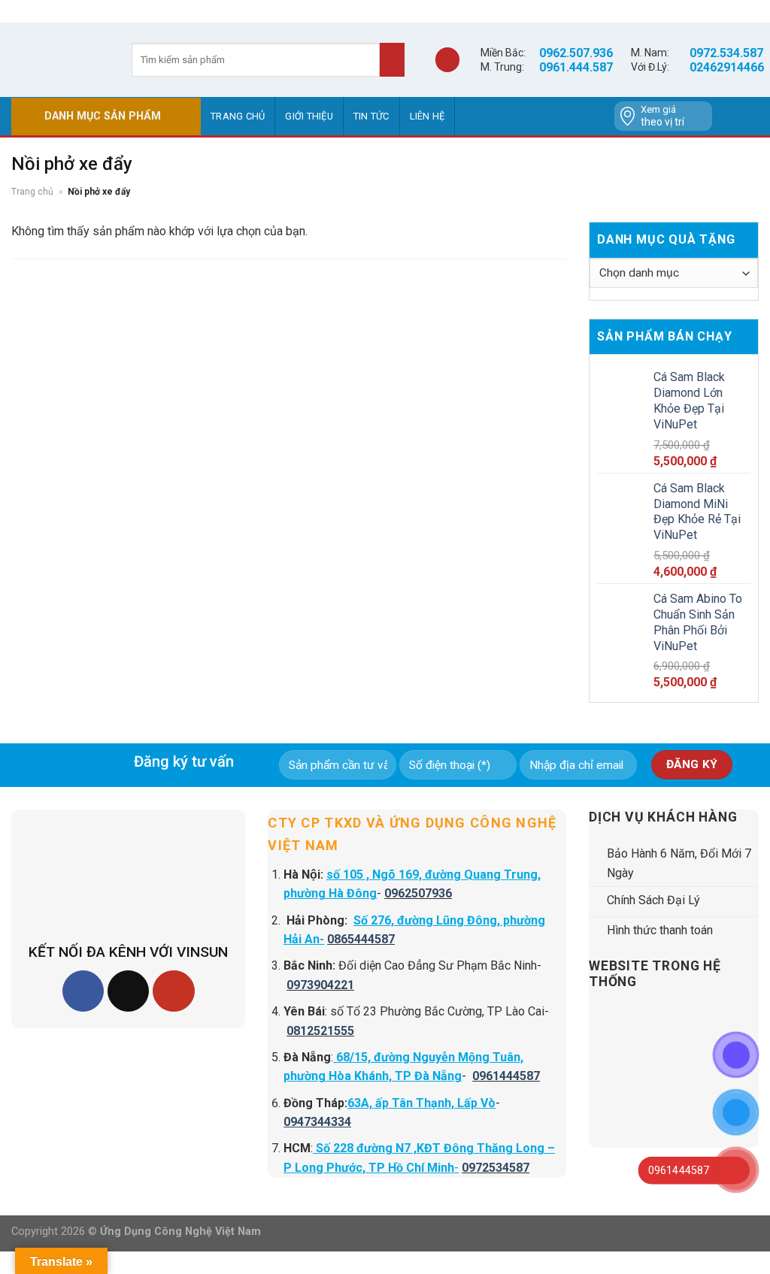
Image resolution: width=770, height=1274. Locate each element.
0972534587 (495, 1168)
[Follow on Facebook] (83, 991)
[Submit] (392, 60)
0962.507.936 (576, 53)
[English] (729, 116)
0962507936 (418, 893)
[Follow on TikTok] (128, 991)
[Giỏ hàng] (447, 59)
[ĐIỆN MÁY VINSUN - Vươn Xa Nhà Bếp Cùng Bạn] (60, 59)
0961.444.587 (576, 67)
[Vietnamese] (748, 116)
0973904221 (320, 985)
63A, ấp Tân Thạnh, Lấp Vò (421, 1103)
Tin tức (371, 116)
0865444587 (361, 939)
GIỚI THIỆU (309, 116)
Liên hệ (427, 116)
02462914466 (727, 67)
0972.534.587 (726, 53)
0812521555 (320, 1031)
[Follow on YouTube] (173, 991)
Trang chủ (238, 116)
